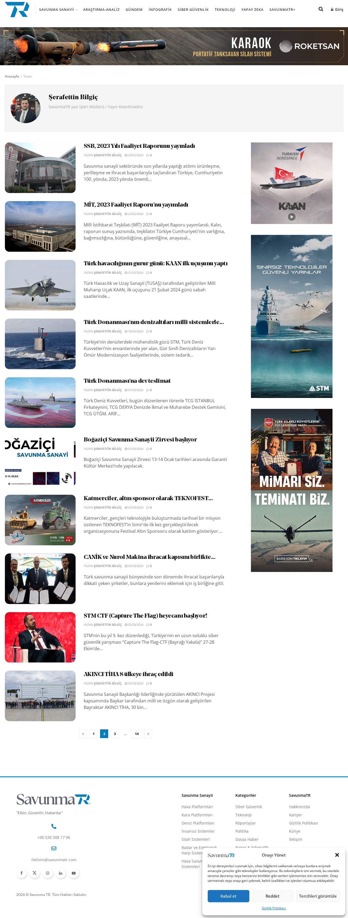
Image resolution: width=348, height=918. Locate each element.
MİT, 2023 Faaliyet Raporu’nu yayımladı (136, 205)
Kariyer (295, 814)
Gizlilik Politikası (274, 908)
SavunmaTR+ (282, 9)
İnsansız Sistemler (198, 831)
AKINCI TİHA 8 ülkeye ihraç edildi (128, 674)
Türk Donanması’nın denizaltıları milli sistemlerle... (154, 322)
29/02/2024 (135, 155)
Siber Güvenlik (193, 9)
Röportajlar (245, 823)
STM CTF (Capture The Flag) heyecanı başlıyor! (145, 616)
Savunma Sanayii (56, 9)
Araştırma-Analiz (101, 9)
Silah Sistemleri (196, 839)
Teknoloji (225, 9)
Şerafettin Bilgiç (108, 155)
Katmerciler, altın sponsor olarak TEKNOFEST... (148, 499)
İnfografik (160, 9)
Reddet (272, 896)
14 (137, 733)
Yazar (27, 76)
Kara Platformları (197, 814)
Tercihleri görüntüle (318, 896)
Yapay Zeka (252, 9)
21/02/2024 (135, 272)
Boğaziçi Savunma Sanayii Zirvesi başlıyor (140, 440)
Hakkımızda (299, 806)
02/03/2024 (135, 507)
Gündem (134, 9)
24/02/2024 (135, 214)
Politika (241, 831)
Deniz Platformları (198, 823)
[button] (337, 855)
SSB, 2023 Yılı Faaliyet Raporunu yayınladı (139, 146)
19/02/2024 (135, 331)
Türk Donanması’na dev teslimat (127, 381)
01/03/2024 (135, 390)
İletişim (295, 839)
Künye (294, 831)
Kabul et (228, 896)
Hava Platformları (197, 806)
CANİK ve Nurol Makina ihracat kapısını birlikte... (150, 557)
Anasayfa (12, 76)
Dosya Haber (247, 839)
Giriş (338, 9)
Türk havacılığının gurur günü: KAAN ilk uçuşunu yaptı (156, 264)
